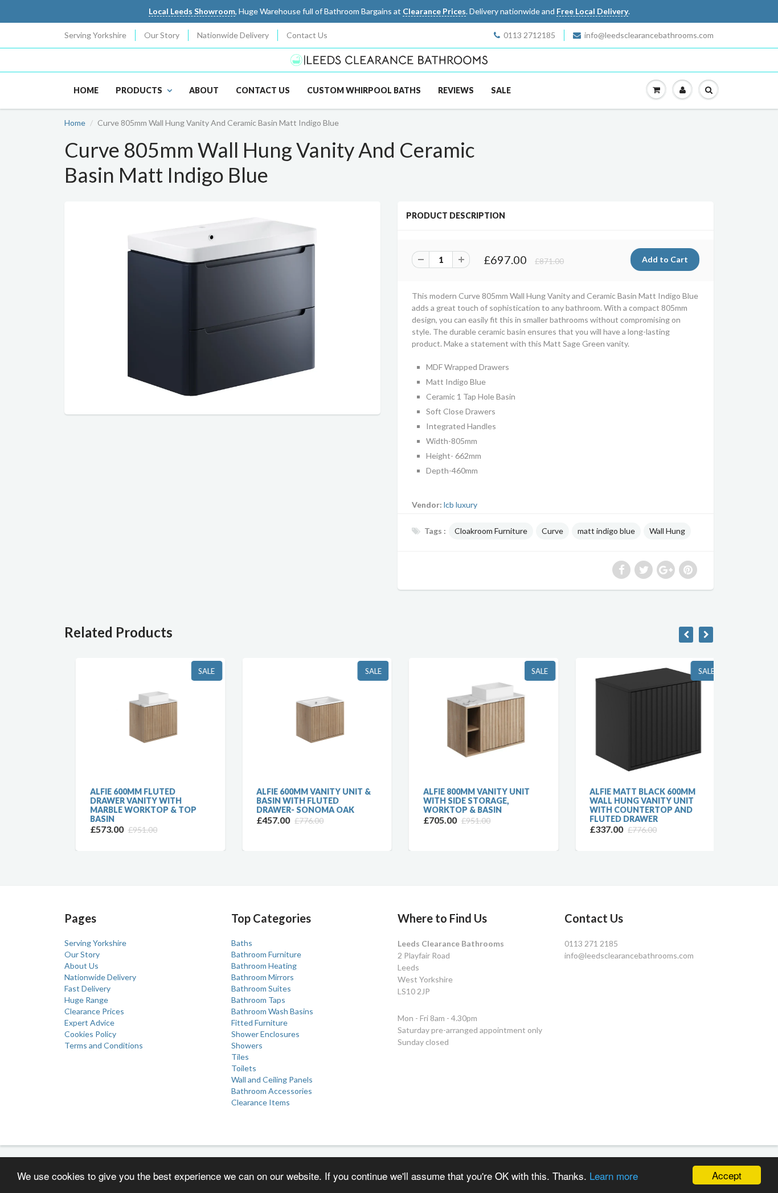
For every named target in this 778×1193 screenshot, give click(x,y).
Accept (727, 1175)
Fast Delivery (87, 988)
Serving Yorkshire (95, 35)
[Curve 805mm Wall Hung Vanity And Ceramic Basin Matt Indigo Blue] (222, 306)
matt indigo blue (606, 531)
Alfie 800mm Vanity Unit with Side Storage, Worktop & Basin (465, 800)
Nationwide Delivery (233, 35)
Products (139, 90)
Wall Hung (667, 531)
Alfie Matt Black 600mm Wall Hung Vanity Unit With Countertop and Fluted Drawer (632, 805)
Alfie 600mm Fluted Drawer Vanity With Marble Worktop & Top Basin (132, 805)
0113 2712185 (529, 35)
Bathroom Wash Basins (272, 1011)
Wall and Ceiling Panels (272, 1079)
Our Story (161, 35)
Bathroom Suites (261, 988)
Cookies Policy (90, 1034)
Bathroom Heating (264, 965)
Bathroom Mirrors (262, 977)
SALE (501, 90)
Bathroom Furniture (266, 954)
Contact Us (306, 35)
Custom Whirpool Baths (364, 90)
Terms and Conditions (103, 1045)
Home (86, 90)
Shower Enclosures (265, 1034)
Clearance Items (260, 1102)
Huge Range (86, 1000)
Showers (247, 1045)
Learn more (613, 1176)
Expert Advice (89, 1022)
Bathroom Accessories (271, 1091)
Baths (241, 943)
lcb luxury (460, 504)
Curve (552, 531)
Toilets (243, 1068)
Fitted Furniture (259, 1022)
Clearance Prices (94, 1011)
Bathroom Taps (258, 1000)
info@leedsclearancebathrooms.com (649, 35)
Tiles (240, 1057)
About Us (81, 965)
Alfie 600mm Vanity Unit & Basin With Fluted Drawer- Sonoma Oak (302, 800)
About (204, 90)
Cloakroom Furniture (490, 531)
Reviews (456, 90)
